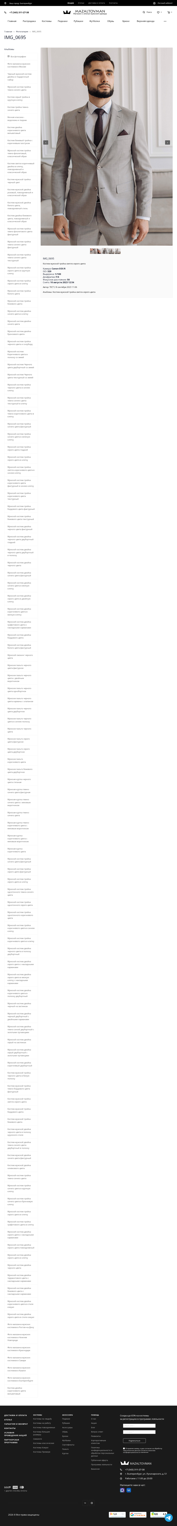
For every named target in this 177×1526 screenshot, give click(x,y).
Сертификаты (68, 1444)
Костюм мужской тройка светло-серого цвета (74, 292)
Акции (94, 1423)
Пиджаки (66, 1419)
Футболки (66, 1440)
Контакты (10, 1428)
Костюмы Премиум (41, 1452)
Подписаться (134, 1440)
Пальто (65, 1449)
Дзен (92, 1503)
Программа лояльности (101, 1464)
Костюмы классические (43, 1443)
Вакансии (95, 1469)
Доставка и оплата (15, 1415)
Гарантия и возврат (16, 1424)
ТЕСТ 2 (52, 287)
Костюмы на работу (42, 1423)
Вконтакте (85, 1503)
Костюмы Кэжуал (40, 1447)
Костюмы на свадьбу (42, 1419)
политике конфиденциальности (139, 1451)
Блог (93, 1427)
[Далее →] (107, 147)
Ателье (8, 1419)
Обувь (65, 1431)
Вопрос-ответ (97, 1431)
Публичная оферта (99, 1460)
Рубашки (66, 1423)
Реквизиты (96, 1436)
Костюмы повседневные (44, 1427)
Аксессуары (67, 1427)
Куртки (65, 1453)
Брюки (65, 1436)
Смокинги (37, 1439)
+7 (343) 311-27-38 (19, 12)
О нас (93, 1419)
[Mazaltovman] (88, 12)
